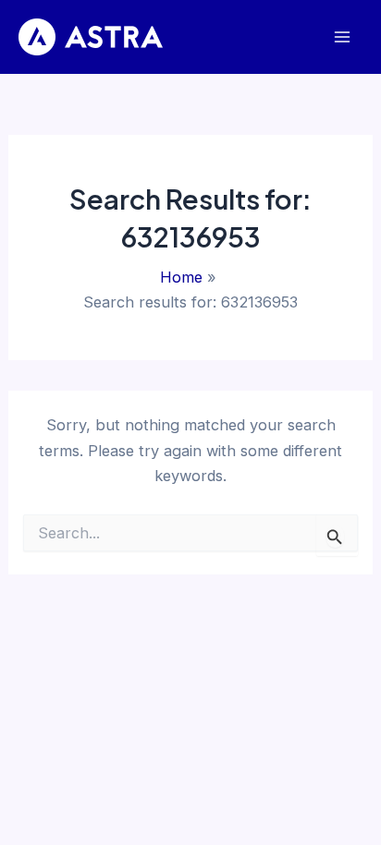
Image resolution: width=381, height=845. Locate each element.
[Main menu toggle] (342, 37)
